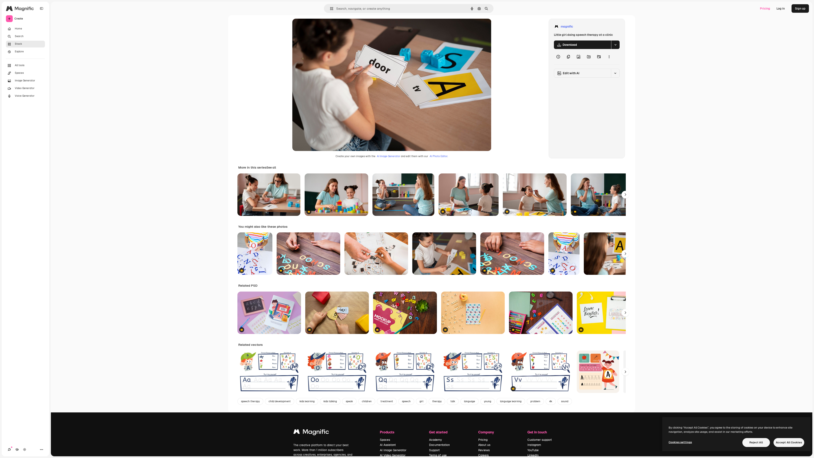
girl (421, 401)
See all (271, 167)
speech (406, 401)
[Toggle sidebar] (41, 8)
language (469, 401)
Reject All (756, 442)
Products (387, 432)
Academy (435, 440)
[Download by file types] (615, 44)
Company (486, 432)
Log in (780, 8)
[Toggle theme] (24, 449)
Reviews (484, 450)
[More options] (609, 56)
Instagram (534, 445)
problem (535, 401)
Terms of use (438, 455)
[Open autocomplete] (330, 8)
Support (434, 450)
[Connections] (9, 449)
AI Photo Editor (438, 156)
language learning (510, 401)
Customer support (539, 440)
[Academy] (17, 449)
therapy (437, 401)
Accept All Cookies (789, 442)
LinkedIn (533, 455)
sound (564, 401)
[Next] (625, 194)
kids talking (330, 401)
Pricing (765, 8)
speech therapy (250, 401)
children (367, 401)
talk (452, 401)
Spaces (385, 440)
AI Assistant (388, 445)
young (487, 401)
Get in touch (537, 432)
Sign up (800, 8)
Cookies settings (680, 442)
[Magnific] (311, 432)
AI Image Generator (388, 156)
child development (280, 401)
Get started (438, 432)
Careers (483, 455)
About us (484, 445)
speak (349, 401)
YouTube (533, 450)
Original (319, 27)
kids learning (307, 401)
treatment (387, 401)
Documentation (439, 445)
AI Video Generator (393, 455)
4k (550, 401)
